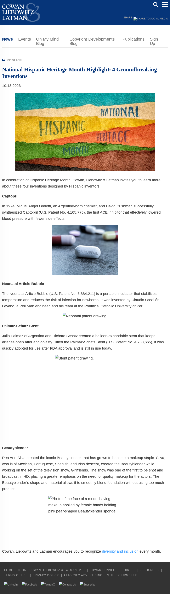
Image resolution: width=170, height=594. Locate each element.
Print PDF (15, 60)
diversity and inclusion (120, 551)
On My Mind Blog (47, 41)
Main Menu (165, 4)
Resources (149, 570)
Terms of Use (16, 575)
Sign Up (154, 41)
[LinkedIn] (11, 584)
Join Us (128, 570)
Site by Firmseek (122, 575)
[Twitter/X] (48, 584)
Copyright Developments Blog (92, 41)
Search (156, 4)
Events (24, 39)
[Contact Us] (67, 584)
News (7, 39)
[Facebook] (29, 584)
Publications (133, 39)
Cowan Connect (103, 570)
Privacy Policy (46, 575)
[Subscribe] (87, 584)
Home (8, 570)
